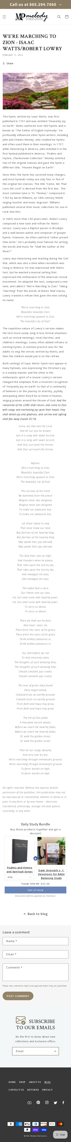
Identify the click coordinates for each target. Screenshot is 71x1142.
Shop (22, 1082)
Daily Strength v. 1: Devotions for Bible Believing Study (51, 874)
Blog (47, 1082)
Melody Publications (39, 1136)
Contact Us (16, 1089)
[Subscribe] (55, 1051)
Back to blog (38, 914)
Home (12, 1082)
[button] (4, 17)
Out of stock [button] (35, 890)
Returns (33, 1089)
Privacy (47, 1089)
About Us (35, 1082)
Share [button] (10, 63)
